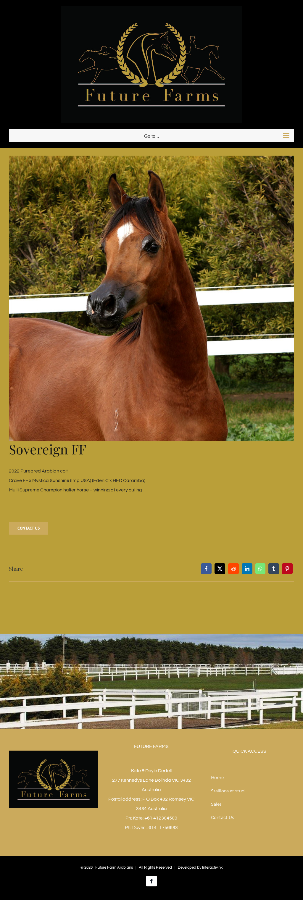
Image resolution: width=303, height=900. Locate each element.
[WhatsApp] (260, 568)
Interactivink (212, 867)
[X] (220, 568)
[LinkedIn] (247, 568)
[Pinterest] (287, 568)
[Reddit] (233, 568)
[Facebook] (206, 568)
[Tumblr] (274, 568)
